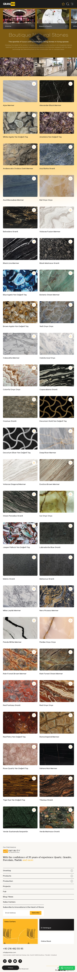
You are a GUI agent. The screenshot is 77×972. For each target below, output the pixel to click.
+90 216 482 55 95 (13, 949)
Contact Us (68, 968)
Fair (4, 892)
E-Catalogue (46, 928)
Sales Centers (9, 902)
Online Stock (46, 941)
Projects (7, 886)
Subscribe (35, 913)
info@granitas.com (9, 952)
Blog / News (8, 897)
